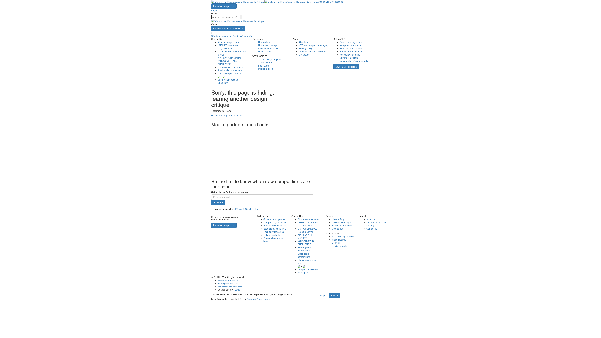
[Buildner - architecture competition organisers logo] (264, 1)
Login (214, 10)
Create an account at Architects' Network (231, 35)
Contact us (304, 54)
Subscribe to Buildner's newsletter (229, 192)
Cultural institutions (349, 57)
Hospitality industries (350, 54)
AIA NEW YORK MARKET (230, 57)
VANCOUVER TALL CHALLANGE (227, 62)
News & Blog (338, 219)
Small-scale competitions (230, 70)
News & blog (264, 42)
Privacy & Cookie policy (246, 209)
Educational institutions (351, 51)
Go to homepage (219, 115)
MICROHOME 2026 (307, 230)
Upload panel (264, 51)
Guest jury (223, 82)
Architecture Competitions (330, 1)
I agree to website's (235, 209)
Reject (323, 295)
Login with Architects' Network (228, 28)
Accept (334, 295)
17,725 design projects (269, 59)
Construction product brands (354, 60)
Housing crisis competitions (231, 67)
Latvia (237, 289)
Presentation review (268, 48)
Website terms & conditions (312, 51)
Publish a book (265, 68)
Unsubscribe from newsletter (230, 286)
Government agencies (351, 42)
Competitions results (228, 79)
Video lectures (265, 62)
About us (303, 42)
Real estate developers (351, 48)
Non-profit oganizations (351, 45)
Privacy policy (305, 48)
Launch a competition (224, 6)
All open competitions (228, 42)
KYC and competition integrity (313, 45)
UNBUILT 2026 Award (228, 47)
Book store (263, 65)
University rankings (267, 45)
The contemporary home (230, 73)
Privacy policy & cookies (228, 283)
